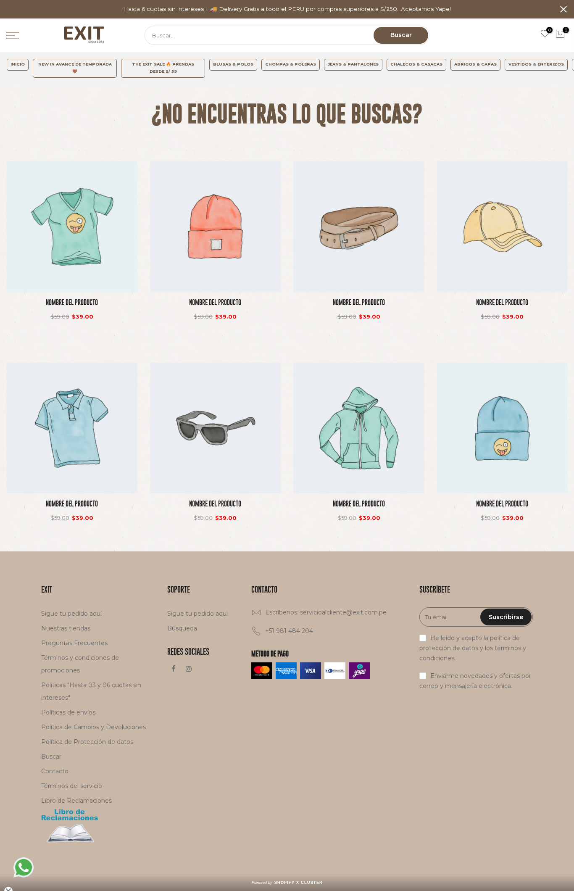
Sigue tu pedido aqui (197, 613)
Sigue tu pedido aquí (71, 613)
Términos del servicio (71, 786)
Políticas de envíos (68, 712)
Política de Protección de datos (87, 742)
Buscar (401, 35)
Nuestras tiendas (65, 628)
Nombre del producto (72, 302)
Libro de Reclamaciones (76, 800)
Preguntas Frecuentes (74, 643)
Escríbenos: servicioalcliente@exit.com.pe (326, 612)
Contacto (54, 771)
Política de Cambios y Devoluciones (93, 727)
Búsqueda (182, 628)
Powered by (287, 882)
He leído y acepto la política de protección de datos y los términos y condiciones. (472, 648)
